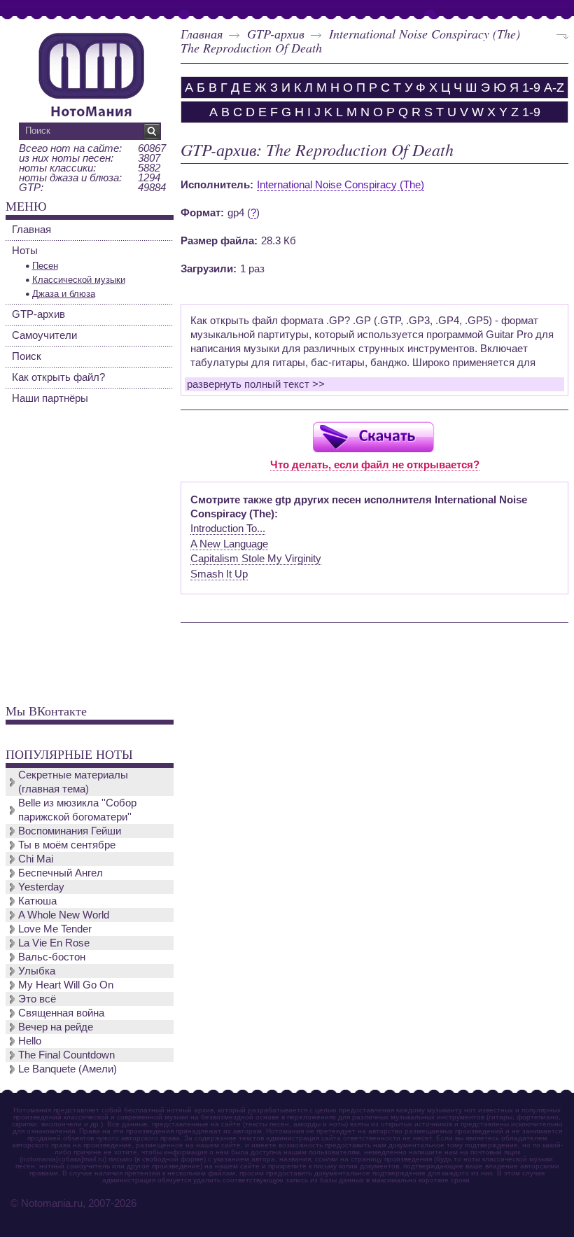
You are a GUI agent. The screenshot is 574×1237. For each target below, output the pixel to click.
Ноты (25, 250)
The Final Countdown (66, 1055)
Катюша (37, 901)
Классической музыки (78, 279)
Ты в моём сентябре (66, 845)
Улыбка (36, 971)
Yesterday (41, 887)
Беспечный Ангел (60, 873)
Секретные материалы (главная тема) (73, 782)
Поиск (26, 356)
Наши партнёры (50, 398)
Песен (45, 265)
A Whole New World (63, 915)
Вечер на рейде (55, 1027)
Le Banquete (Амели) (67, 1069)
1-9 (531, 88)
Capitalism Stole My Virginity (255, 558)
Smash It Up (219, 574)
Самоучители (44, 335)
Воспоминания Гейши (69, 831)
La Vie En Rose (54, 943)
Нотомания (91, 73)
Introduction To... (227, 528)
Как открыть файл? (58, 377)
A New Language (229, 544)
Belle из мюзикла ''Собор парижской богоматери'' (77, 810)
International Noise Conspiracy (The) (424, 33)
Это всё (37, 999)
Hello (29, 1041)
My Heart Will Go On (65, 985)
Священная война (61, 1013)
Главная (202, 33)
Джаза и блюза (63, 293)
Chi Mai (35, 859)
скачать (373, 436)
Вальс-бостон (51, 957)
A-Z (554, 88)
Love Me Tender (55, 929)
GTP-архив (275, 33)
